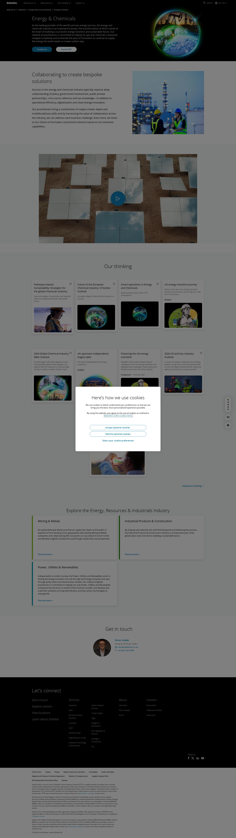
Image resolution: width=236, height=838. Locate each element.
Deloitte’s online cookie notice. (118, 415)
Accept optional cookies (118, 427)
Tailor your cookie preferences (118, 440)
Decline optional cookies (118, 434)
